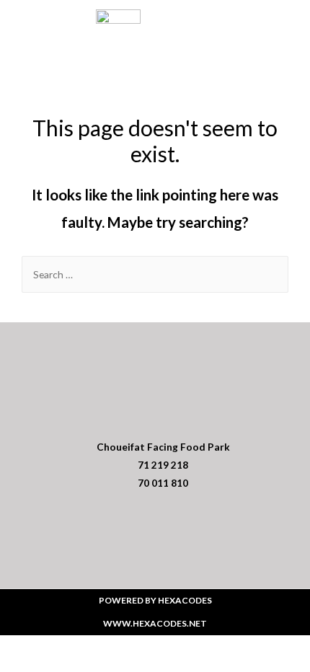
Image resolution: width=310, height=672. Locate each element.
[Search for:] (155, 274)
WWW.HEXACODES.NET (155, 623)
